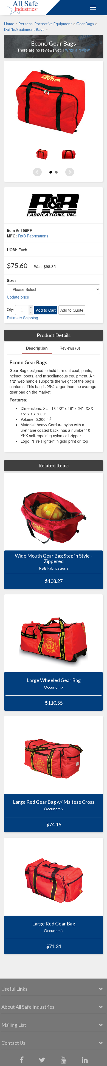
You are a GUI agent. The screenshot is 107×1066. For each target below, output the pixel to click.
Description (37, 348)
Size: (11, 280)
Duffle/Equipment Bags (24, 29)
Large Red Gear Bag (53, 924)
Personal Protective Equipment (45, 23)
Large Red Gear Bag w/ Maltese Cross (53, 802)
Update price (18, 297)
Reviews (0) (70, 348)
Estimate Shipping (22, 317)
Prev (37, 172)
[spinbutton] (22, 310)
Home (9, 23)
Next (69, 172)
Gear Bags (85, 23)
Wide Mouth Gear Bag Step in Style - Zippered (53, 558)
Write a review (77, 50)
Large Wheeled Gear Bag (54, 680)
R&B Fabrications (33, 236)
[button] (31, 307)
